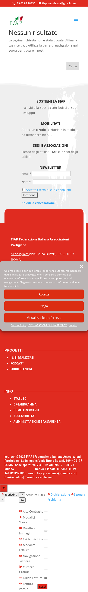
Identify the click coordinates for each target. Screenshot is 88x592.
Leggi (42, 586)
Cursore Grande (26, 569)
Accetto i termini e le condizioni (48, 190)
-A (22, 495)
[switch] (45, 511)
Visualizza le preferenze (44, 317)
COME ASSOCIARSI (26, 410)
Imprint (73, 325)
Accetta (44, 294)
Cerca (73, 66)
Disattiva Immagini (27, 530)
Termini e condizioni (39, 477)
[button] (81, 266)
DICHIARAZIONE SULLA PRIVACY (47, 325)
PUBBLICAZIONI (21, 369)
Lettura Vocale (26, 586)
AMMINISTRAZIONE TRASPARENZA (36, 422)
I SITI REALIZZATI (22, 358)
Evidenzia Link (32, 539)
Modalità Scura (27, 519)
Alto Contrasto (32, 511)
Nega (44, 306)
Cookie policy (13, 477)
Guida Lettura (32, 578)
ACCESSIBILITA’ (24, 416)
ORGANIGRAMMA (25, 404)
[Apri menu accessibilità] (3, 488)
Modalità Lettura (27, 547)
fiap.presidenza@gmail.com (56, 473)
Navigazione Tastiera (29, 558)
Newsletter (50, 167)
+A (22, 500)
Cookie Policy (18, 325)
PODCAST (17, 363)
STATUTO (19, 399)
